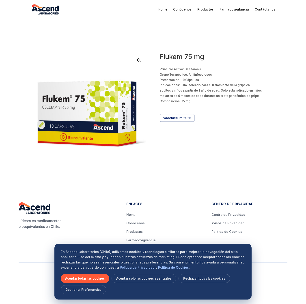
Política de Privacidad (137, 267)
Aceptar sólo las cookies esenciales (144, 278)
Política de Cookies (226, 231)
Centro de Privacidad (228, 214)
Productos (205, 9)
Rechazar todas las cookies (204, 278)
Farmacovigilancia (234, 9)
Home (162, 9)
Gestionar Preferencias (83, 289)
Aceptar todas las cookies (85, 278)
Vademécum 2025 (177, 118)
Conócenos (182, 9)
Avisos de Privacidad (227, 223)
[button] (139, 60)
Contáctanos (265, 9)
